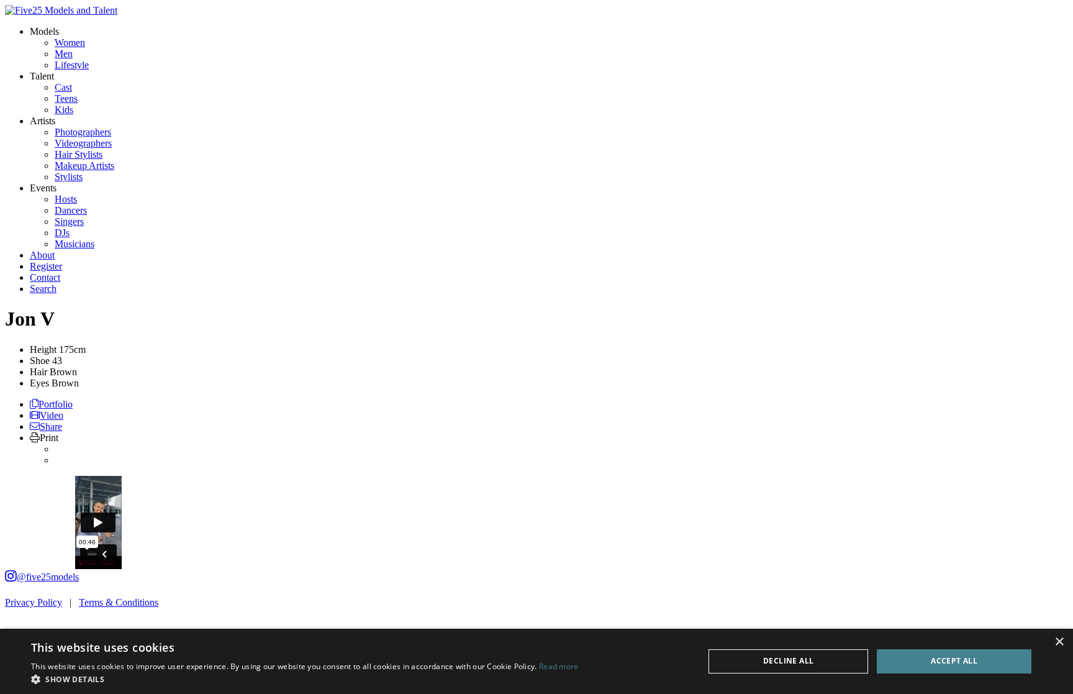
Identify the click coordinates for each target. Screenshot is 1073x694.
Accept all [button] (954, 660)
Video (51, 415)
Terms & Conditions (118, 602)
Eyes (39, 383)
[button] (305, 679)
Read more (559, 666)
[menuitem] (70, 42)
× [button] (1059, 642)
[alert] (536, 661)
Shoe (40, 360)
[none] (44, 31)
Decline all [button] (788, 660)
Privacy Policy (33, 602)
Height (43, 349)
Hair (38, 372)
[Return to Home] (61, 10)
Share (51, 426)
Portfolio (55, 404)
